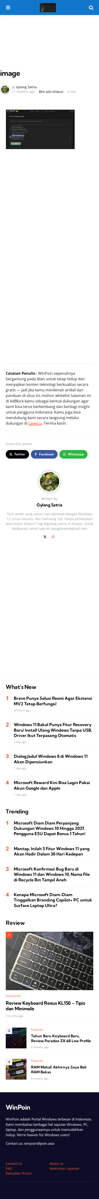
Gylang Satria (26, 87)
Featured (37, 1029)
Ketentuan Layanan (64, 1168)
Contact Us (14, 1163)
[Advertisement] (49, 32)
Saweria (35, 423)
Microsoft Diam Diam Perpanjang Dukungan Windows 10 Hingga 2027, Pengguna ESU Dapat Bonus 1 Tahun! (49, 828)
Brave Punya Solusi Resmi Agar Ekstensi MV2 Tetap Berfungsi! (53, 701)
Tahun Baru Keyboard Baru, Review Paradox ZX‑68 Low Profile (61, 1038)
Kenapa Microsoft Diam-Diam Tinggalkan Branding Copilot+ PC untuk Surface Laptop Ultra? (53, 900)
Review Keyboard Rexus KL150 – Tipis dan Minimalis (45, 1005)
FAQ (9, 1168)
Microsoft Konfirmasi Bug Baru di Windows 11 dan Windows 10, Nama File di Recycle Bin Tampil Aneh (52, 874)
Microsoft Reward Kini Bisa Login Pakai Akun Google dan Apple (52, 785)
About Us (57, 1163)
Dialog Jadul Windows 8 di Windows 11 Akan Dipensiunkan (50, 759)
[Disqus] (49, 608)
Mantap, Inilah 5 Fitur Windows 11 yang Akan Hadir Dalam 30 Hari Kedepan (52, 851)
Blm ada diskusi (51, 91)
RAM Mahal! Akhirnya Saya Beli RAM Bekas (58, 1069)
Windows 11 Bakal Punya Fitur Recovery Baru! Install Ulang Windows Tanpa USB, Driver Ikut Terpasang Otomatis (53, 730)
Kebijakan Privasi (19, 1173)
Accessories (13, 996)
